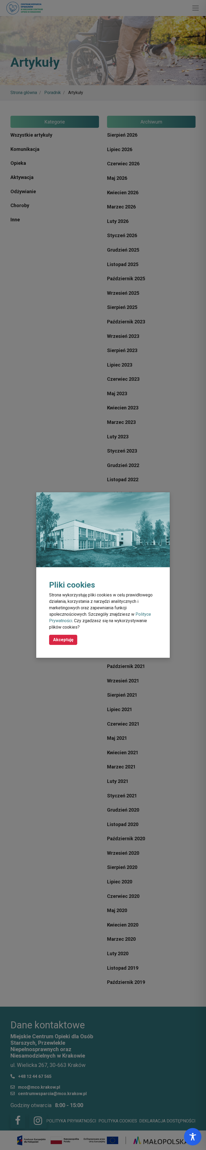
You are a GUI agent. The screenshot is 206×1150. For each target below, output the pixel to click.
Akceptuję (63, 639)
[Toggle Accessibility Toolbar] (192, 1136)
